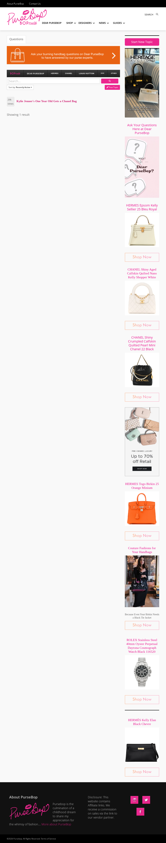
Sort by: (19, 87)
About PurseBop (15, 3)
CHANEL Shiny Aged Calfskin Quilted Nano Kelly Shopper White (142, 273)
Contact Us (35, 3)
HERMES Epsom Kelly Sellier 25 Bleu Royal (142, 207)
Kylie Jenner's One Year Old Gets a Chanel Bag (47, 101)
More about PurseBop (56, 824)
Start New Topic (142, 42)
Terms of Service (48, 838)
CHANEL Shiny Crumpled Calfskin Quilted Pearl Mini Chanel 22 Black (142, 343)
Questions (16, 39)
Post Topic (113, 87)
